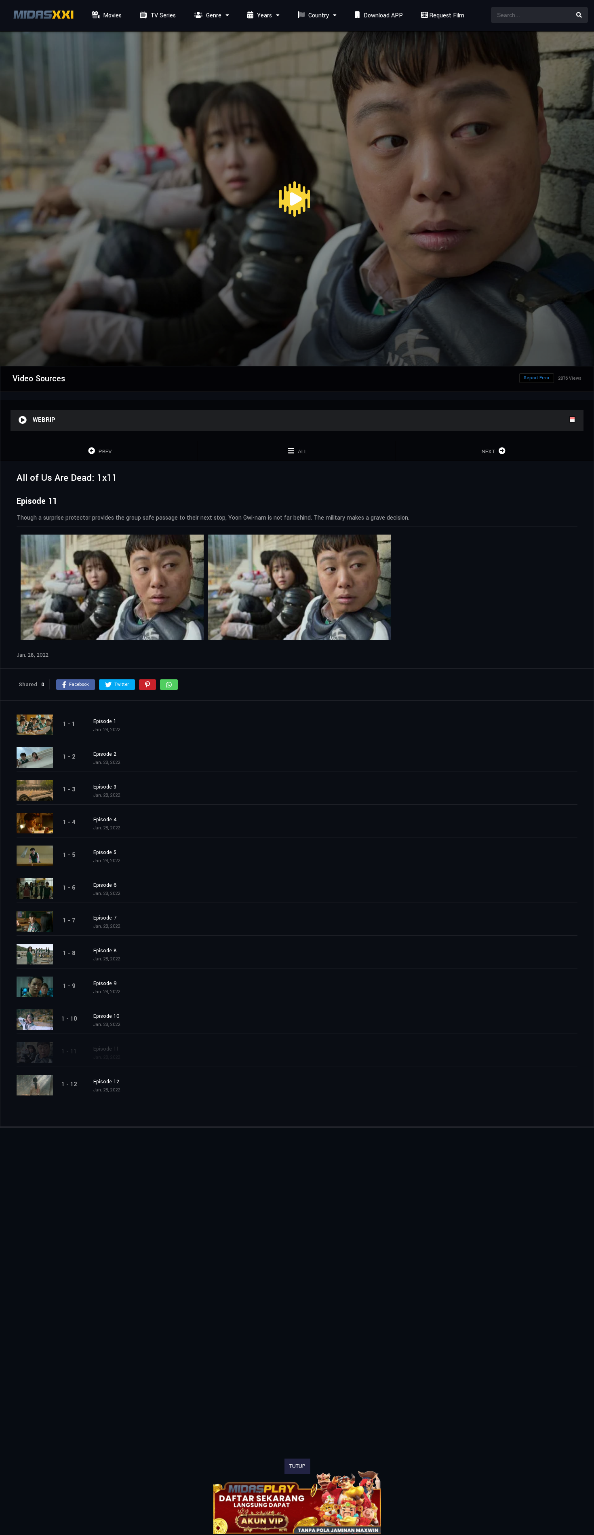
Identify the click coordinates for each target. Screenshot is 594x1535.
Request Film (446, 15)
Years (263, 15)
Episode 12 (106, 1081)
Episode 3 (104, 787)
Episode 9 (105, 983)
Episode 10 (106, 1016)
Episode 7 (104, 918)
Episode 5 (104, 852)
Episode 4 (105, 819)
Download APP (382, 15)
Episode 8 (105, 950)
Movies (111, 15)
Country (318, 15)
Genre (212, 15)
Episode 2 (104, 754)
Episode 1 (104, 721)
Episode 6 (105, 885)
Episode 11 (106, 1049)
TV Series (162, 15)
